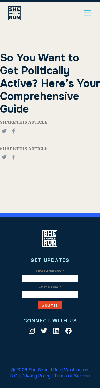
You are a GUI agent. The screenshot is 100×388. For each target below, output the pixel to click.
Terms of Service (72, 376)
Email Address (50, 271)
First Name (50, 287)
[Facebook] (13, 134)
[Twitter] (44, 332)
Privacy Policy (36, 376)
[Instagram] (32, 332)
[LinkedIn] (56, 332)
